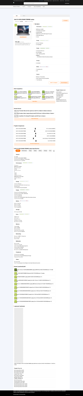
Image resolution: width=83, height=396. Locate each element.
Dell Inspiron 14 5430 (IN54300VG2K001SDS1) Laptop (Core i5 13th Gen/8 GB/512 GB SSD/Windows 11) (33, 297)
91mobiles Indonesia (34, 391)
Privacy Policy (41, 391)
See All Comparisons (34, 143)
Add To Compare (53, 82)
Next (30, 32)
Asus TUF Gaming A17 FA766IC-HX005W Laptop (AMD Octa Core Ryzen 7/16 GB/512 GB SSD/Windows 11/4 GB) (48, 97)
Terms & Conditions (17, 392)
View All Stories (34, 118)
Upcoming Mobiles (37, 6)
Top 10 (28, 391)
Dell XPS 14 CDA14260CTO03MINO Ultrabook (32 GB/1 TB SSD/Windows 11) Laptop (29, 273)
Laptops (15, 363)
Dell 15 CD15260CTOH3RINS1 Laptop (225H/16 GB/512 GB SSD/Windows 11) (28, 276)
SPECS (24, 15)
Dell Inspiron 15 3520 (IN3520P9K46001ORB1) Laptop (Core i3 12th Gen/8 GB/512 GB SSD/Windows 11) (33, 301)
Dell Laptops (19, 363)
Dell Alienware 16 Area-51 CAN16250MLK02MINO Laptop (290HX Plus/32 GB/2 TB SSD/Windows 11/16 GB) (33, 269)
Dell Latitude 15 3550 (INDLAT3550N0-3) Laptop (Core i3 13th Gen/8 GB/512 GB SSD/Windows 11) (31, 294)
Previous (24, 32)
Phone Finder (24, 391)
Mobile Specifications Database (28, 392)
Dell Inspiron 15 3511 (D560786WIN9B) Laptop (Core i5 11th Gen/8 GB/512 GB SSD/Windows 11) (20, 97)
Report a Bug (68, 394)
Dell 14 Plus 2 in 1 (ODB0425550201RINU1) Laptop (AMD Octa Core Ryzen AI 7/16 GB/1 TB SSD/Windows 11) (33, 283)
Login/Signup (67, 3)
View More (34, 101)
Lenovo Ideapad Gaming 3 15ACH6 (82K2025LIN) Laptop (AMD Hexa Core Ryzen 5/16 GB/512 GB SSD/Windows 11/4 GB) (34, 97)
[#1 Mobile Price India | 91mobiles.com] (16, 3)
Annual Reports (54, 391)
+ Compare (65, 20)
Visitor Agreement (62, 391)
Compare (20, 391)
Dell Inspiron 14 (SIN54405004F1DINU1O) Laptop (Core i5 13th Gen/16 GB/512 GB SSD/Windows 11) (32, 287)
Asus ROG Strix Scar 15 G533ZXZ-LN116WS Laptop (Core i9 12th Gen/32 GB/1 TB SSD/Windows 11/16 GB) (48, 92)
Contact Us (15, 391)
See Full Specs (64, 82)
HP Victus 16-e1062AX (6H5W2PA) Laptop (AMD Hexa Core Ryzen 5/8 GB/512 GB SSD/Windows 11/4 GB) (20, 92)
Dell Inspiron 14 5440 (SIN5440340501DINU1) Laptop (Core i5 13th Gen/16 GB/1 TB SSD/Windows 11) (32, 290)
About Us (49, 391)
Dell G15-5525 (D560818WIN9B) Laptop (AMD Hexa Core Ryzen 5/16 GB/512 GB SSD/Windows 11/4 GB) (34, 92)
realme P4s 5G (67, 0)
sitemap (46, 391)
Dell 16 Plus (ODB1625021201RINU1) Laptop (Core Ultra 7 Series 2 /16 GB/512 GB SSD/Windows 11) (32, 280)
